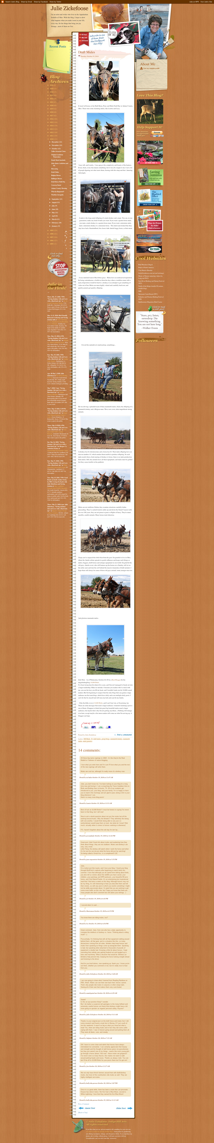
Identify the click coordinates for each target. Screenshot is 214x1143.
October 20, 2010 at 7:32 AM (102, 1038)
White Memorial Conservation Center (57, 466)
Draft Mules (55, 172)
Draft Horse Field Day (58, 182)
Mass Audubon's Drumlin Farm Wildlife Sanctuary (57, 487)
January (55, 226)
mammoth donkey (116, 739)
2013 (52, 129)
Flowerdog (54, 169)
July (53, 205)
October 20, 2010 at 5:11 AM (108, 1014)
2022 (52, 98)
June (53, 209)
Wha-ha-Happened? (57, 191)
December (55, 142)
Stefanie (89, 1038)
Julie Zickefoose (92, 974)
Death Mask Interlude (58, 160)
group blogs (106, 739)
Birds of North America (146, 267)
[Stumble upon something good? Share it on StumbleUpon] (101, 726)
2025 (52, 88)
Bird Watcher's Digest (145, 264)
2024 (52, 92)
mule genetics (87, 741)
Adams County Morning (59, 188)
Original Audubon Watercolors (57, 156)
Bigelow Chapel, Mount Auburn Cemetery (56, 512)
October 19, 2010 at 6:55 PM (104, 911)
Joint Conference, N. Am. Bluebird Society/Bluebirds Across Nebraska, (57, 322)
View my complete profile (151, 68)
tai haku (89, 777)
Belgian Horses (56, 175)
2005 (52, 244)
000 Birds (87, 739)
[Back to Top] (82, 1112)
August (54, 202)
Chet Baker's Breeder (145, 270)
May (53, 212)
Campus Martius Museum (55, 393)
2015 (52, 122)
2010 (52, 139)
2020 (52, 105)
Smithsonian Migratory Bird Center (150, 302)
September (56, 199)
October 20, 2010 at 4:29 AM (107, 993)
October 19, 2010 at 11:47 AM (102, 777)
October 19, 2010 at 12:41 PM (105, 836)
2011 (52, 135)
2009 (52, 230)
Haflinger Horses (56, 178)
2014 (52, 125)
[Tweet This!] (86, 726)
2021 (52, 102)
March (54, 219)
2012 (52, 132)
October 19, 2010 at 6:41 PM (98, 898)
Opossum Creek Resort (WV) (148, 294)
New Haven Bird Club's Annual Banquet (56, 432)
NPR (139, 291)
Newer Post (87, 1108)
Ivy (87, 923)
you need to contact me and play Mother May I (99, 1131)
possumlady (90, 836)
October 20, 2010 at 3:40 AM (108, 974)
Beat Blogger (116, 680)
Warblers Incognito (57, 195)
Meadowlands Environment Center (57, 450)
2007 (52, 237)
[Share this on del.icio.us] (108, 726)
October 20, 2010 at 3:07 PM (108, 1083)
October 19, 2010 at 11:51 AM (101, 803)
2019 (52, 108)
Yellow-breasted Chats (58, 151)
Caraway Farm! (56, 185)
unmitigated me (91, 993)
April (54, 216)
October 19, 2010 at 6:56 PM (98, 923)
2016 (52, 119)
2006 (52, 240)
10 (92, 739)
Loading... (50, 50)
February (55, 222)
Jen (87, 1066)
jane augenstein (91, 859)
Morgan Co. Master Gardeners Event (57, 341)
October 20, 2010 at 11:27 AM (99, 1066)
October (55, 148)
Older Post (124, 1108)
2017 (52, 115)
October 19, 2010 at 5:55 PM (107, 859)
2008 (52, 234)
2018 (52, 112)
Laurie (88, 803)
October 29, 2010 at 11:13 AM (108, 1100)
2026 (52, 85)
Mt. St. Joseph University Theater (57, 302)
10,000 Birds (94, 682)
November (55, 145)
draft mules (97, 739)
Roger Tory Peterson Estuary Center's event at (57, 415)
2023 (52, 95)
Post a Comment (83, 1104)
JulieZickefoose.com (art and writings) (151, 273)
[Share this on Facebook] (93, 726)
